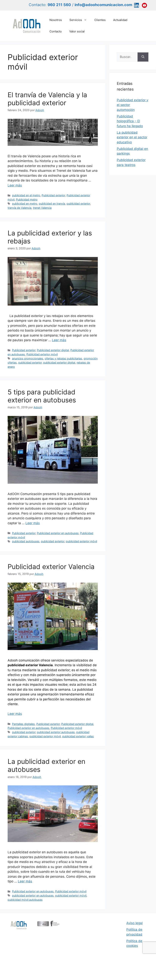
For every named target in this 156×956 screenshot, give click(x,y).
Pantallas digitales (23, 724)
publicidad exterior (78, 203)
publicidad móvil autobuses (25, 899)
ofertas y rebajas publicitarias (63, 358)
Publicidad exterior (53, 195)
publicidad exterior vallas (78, 736)
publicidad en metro (24, 203)
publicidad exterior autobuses (56, 732)
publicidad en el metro (26, 195)
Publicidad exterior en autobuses (58, 533)
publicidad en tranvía (52, 203)
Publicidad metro (26, 199)
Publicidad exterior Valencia (51, 567)
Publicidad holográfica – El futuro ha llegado (130, 121)
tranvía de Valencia (19, 207)
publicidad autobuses (25, 541)
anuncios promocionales (27, 358)
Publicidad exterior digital (53, 350)
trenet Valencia (42, 207)
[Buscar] (143, 57)
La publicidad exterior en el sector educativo (132, 137)
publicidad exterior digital (59, 362)
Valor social (77, 31)
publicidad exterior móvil (81, 541)
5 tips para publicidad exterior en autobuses (42, 396)
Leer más (15, 185)
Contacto (55, 31)
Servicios (75, 20)
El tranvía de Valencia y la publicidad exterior (47, 99)
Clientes (100, 20)
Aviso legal (134, 923)
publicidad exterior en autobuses (33, 895)
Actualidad (120, 20)
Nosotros (55, 20)
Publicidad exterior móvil (42, 354)
